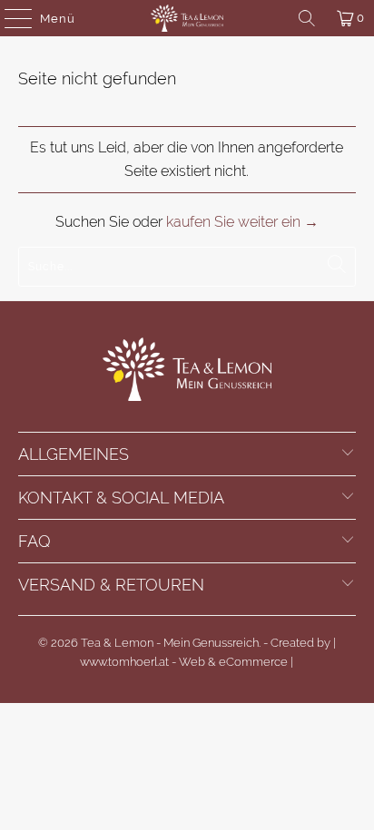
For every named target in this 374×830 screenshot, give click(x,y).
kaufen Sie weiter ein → (242, 221)
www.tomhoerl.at (124, 662)
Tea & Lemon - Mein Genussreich (170, 642)
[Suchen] (307, 18)
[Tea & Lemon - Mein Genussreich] (187, 18)
